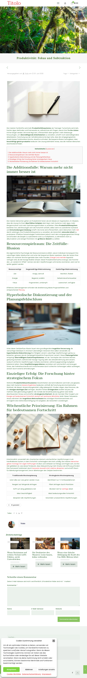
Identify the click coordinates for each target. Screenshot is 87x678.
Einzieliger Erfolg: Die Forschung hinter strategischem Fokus (30, 159)
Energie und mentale (58, 257)
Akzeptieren (11, 669)
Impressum (46, 674)
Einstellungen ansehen (46, 669)
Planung (22, 290)
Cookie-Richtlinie (14, 674)
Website (59, 609)
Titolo (14, 3)
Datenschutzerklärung (31, 674)
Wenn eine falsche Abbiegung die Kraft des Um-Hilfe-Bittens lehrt (68, 555)
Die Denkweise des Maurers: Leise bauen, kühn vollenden (42, 555)
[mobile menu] (58, 3)
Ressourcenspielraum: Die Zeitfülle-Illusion (23, 155)
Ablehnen (29, 669)
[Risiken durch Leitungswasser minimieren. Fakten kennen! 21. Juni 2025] (85, 669)
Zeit (77, 230)
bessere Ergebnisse (29, 385)
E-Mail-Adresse (37, 609)
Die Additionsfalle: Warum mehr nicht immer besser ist (28, 153)
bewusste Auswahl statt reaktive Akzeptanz (48, 468)
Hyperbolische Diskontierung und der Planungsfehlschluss (29, 157)
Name (9, 609)
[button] (54, 641)
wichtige (65, 489)
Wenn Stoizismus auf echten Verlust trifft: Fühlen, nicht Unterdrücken (17, 556)
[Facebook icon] (72, 672)
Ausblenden (50, 149)
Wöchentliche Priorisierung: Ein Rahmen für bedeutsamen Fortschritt (33, 162)
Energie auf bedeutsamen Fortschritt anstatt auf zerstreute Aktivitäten (33, 396)
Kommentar (12, 585)
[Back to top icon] (77, 673)
